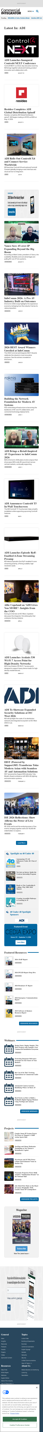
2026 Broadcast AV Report (23, 985)
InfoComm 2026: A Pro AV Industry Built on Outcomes (20, 299)
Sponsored (8, 261)
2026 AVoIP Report (21, 959)
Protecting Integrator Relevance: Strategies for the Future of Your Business (26, 1060)
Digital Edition (5, 1378)
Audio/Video (25, 1338)
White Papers (5, 1372)
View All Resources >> (7, 1383)
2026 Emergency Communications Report (26, 999)
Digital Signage (26, 1349)
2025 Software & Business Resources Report (23, 1012)
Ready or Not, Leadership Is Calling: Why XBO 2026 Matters (25, 887)
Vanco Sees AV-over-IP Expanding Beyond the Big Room (19, 249)
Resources (4, 1344)
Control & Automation (28, 1347)
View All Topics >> (27, 1363)
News (6, 73)
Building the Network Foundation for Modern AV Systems (19, 402)
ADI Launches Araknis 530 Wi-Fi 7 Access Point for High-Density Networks (19, 660)
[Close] (36, 1387)
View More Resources (29, 1023)
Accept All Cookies (20, 1419)
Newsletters (25, 1375)
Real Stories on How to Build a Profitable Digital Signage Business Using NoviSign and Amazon (26, 1100)
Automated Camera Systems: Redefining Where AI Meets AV (25, 1087)
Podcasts (3, 1347)
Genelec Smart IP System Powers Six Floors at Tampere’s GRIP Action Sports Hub (26, 1135)
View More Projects (29, 1199)
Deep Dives (18, 962)
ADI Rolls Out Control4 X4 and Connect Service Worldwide (19, 161)
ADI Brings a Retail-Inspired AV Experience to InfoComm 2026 (20, 454)
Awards (7, 362)
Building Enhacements (28, 1341)
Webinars (18, 1052)
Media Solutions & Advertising (30, 1370)
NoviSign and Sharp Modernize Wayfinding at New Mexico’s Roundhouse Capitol (25, 1148)
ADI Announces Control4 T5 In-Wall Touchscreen (20, 504)
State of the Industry (7, 1381)
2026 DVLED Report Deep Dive (25, 972)
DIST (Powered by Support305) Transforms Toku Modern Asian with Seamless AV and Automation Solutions (21, 766)
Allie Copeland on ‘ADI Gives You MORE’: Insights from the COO (21, 608)
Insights (7, 311)
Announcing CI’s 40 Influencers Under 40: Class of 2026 (26, 861)
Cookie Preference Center (20, 1425)
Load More (21, 843)
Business (24, 1344)
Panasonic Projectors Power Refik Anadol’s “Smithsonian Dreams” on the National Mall (27, 1175)
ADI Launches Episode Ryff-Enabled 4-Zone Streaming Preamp (20, 556)
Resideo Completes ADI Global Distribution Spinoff (19, 110)
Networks (24, 1355)
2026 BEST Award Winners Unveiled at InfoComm (19, 348)
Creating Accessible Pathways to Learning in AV (26, 899)
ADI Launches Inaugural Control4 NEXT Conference (20, 61)
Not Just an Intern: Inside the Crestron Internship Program (26, 873)
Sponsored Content (6, 1358)
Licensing (24, 1372)
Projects (7, 781)
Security (24, 1358)
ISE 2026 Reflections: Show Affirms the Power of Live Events (19, 820)
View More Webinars (29, 1111)
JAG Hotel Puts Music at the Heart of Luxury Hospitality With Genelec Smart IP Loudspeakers (26, 1188)
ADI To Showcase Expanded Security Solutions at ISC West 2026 (20, 713)
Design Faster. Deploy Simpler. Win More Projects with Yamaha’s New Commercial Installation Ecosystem (26, 1047)
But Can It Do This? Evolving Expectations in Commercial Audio (26, 1073)
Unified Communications (29, 1360)
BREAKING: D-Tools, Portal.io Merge (19, 18)
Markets (24, 1352)
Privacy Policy (14, 1413)
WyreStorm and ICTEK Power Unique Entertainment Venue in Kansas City (25, 1161)
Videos (3, 1355)
